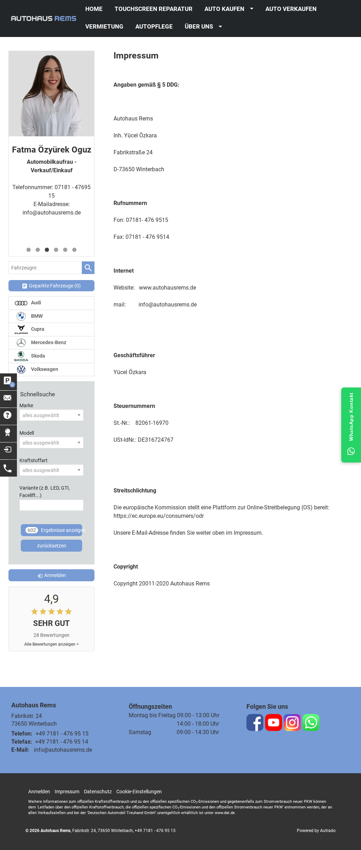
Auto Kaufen (224, 8)
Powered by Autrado (316, 830)
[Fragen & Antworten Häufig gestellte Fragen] (8, 416)
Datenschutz (98, 791)
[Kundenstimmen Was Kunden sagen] (8, 433)
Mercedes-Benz (48, 343)
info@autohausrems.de (52, 212)
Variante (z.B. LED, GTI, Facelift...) (44, 492)
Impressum (67, 791)
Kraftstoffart (33, 461)
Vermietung (104, 26)
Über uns (199, 26)
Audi (35, 303)
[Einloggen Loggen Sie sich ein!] (8, 450)
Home (94, 8)
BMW (36, 316)
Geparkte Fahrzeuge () (55, 285)
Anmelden (39, 791)
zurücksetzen (51, 545)
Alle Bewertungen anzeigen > (51, 644)
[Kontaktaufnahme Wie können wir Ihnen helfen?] (8, 399)
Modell (26, 433)
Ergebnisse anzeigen (54, 530)
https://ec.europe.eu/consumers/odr (159, 516)
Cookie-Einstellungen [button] (139, 791)
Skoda (37, 356)
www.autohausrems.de (167, 287)
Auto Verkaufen (291, 8)
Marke (26, 406)
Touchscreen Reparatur (153, 8)
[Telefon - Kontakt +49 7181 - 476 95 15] (8, 468)
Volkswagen (44, 369)
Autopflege (154, 26)
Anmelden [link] (55, 575)
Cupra (37, 329)
